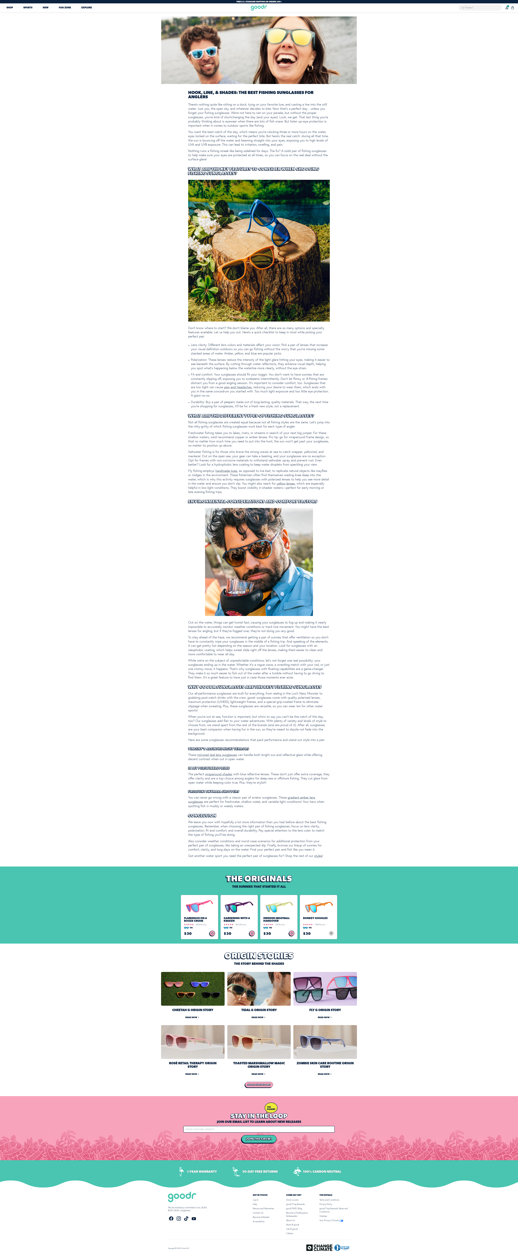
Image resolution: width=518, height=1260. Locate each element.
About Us (290, 1220)
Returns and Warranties (263, 1208)
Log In (255, 1199)
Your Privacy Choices (329, 1220)
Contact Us (258, 1212)
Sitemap (323, 1216)
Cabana (289, 1233)
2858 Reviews (201, 924)
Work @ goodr (292, 1224)
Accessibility (259, 1221)
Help (255, 1204)
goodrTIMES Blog (294, 1208)
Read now (191, 1017)
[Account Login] (507, 7)
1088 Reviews (320, 924)
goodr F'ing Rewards (295, 1204)
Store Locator (292, 1199)
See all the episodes (259, 1085)
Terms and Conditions (329, 1199)
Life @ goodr (292, 1229)
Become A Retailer (261, 1217)
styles (318, 856)
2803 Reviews (240, 924)
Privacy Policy (325, 1204)
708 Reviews (280, 924)
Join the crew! (259, 1139)
